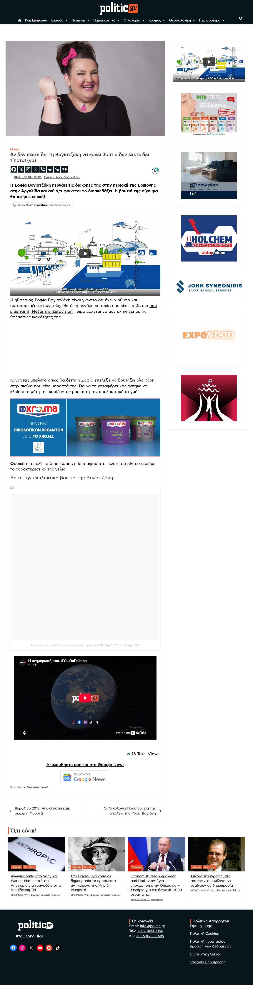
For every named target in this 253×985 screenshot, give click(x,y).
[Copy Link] (57, 169)
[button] (85, 253)
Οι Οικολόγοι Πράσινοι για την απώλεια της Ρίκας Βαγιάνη (130, 811)
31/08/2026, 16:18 (200, 890)
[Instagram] (28, 169)
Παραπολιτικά (104, 20)
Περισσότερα (209, 20)
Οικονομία (132, 20)
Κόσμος (155, 20)
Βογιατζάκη (33, 787)
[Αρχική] (19, 20)
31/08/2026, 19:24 (80, 895)
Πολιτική (78, 20)
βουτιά (44, 787)
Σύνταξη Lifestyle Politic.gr (46, 895)
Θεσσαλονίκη (180, 20)
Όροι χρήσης (201, 926)
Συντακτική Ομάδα (206, 954)
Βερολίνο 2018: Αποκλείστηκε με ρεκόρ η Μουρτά (42, 811)
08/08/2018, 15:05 (28, 177)
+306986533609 (150, 936)
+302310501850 (150, 931)
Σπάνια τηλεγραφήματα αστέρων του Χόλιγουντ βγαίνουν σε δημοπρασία (212, 881)
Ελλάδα (57, 20)
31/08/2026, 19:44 (20, 895)
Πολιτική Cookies (204, 933)
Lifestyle (14, 149)
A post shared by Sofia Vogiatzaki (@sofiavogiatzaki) (64, 645)
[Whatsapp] (35, 169)
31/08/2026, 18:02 (140, 899)
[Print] (50, 169)
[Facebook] (14, 169)
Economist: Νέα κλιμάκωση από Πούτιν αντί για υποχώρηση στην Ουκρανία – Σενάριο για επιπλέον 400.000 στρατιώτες (156, 885)
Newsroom (157, 899)
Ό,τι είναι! (29, 867)
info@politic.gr (152, 926)
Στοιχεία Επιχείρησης (208, 962)
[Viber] (42, 169)
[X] (21, 169)
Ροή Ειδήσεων (36, 20)
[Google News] (64, 169)
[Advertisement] (85, 349)
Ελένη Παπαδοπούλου (62, 177)
